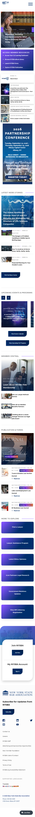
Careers (5, 736)
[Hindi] (12, 786)
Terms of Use (7, 765)
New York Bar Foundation (11, 751)
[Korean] (5, 786)
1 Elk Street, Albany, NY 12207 (11, 801)
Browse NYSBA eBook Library (14, 59)
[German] (18, 786)
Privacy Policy (7, 760)
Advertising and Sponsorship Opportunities (17, 746)
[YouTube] (17, 724)
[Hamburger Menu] (30, 4)
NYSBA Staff (6, 741)
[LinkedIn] (17, 720)
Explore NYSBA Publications (14, 67)
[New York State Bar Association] (5, 4)
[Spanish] (16, 786)
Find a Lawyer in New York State (20, 118)
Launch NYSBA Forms (11, 63)
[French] (7, 786)
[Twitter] (31, 720)
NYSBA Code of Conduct (10, 755)
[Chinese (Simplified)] (14, 786)
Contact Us (6, 731)
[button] (33, 29)
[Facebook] (4, 720)
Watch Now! (14, 78)
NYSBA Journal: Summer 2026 (14, 460)
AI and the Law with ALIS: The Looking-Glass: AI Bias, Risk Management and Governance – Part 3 (21, 91)
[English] (3, 786)
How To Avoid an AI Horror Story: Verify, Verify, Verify (20, 101)
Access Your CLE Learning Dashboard (16, 55)
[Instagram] (4, 724)
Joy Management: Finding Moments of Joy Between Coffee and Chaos (21, 110)
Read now (17, 478)
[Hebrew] (9, 786)
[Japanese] (10, 786)
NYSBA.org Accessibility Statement (14, 770)
